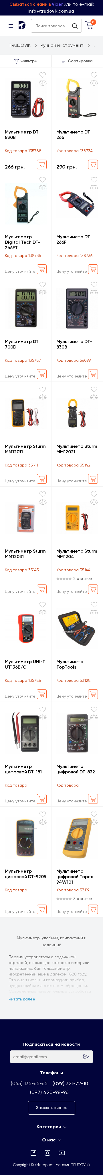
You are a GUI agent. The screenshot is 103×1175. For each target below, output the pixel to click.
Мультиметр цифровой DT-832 (75, 769)
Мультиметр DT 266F (73, 239)
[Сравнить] (43, 83)
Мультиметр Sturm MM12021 (76, 449)
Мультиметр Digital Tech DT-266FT (22, 242)
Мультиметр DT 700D (22, 344)
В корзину (42, 164)
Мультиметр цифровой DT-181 (23, 769)
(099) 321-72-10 (70, 1083)
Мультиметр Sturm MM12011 (25, 449)
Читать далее (22, 999)
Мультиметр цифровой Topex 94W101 (74, 876)
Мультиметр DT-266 (74, 134)
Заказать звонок (51, 1107)
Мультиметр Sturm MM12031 (25, 553)
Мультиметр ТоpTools (69, 664)
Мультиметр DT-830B (74, 344)
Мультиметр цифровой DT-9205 (25, 873)
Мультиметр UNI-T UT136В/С (25, 664)
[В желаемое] (42, 75)
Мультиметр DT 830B (22, 134)
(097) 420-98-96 (49, 1092)
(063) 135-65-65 (29, 1083)
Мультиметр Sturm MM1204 (76, 553)
